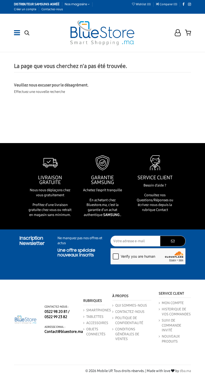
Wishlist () (143, 4)
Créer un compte (25, 9)
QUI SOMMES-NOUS (131, 305)
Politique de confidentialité (129, 320)
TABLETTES (95, 317)
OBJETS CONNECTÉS (96, 331)
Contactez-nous (52, 9)
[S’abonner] (172, 241)
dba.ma (185, 371)
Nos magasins (76, 4)
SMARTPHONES (98, 310)
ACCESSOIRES (97, 323)
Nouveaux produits (171, 339)
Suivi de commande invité (171, 325)
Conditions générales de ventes (127, 334)
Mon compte (173, 303)
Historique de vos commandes (176, 311)
